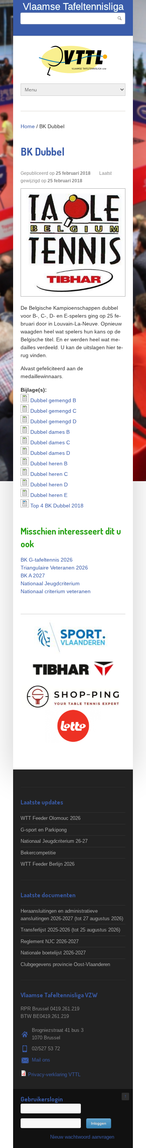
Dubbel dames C (50, 442)
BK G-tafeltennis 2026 (47, 560)
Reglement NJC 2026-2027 (50, 941)
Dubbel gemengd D (53, 421)
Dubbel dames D (50, 453)
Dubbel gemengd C (53, 411)
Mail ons (41, 1060)
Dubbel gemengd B (53, 400)
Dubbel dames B (50, 432)
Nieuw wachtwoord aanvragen (82, 1137)
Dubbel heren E (48, 495)
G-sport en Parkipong (44, 830)
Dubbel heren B (48, 463)
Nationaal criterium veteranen (56, 591)
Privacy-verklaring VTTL (54, 1074)
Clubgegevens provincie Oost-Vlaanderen (65, 964)
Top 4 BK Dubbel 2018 (56, 506)
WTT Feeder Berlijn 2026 (47, 864)
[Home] (73, 72)
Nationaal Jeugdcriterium (50, 583)
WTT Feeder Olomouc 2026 (50, 818)
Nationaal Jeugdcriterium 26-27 (54, 841)
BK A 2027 (33, 575)
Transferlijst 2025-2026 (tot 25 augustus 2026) (70, 930)
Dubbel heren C (49, 474)
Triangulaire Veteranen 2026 (54, 568)
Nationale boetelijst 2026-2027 (53, 953)
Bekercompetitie (38, 853)
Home (28, 126)
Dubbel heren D (49, 485)
